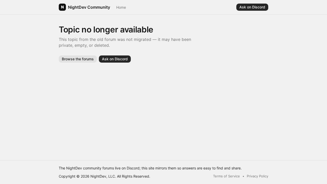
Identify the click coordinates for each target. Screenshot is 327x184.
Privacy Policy (257, 176)
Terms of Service (226, 176)
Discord (133, 168)
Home (121, 7)
